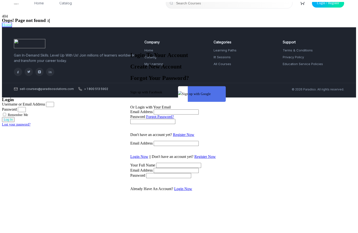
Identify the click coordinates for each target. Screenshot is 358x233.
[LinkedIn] (50, 72)
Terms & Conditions (298, 50)
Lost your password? (16, 124)
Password (137, 116)
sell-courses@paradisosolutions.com (47, 89)
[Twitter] (29, 72)
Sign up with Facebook (146, 92)
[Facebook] (18, 72)
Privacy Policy (293, 57)
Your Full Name (142, 165)
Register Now (183, 134)
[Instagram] (39, 72)
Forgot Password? (160, 116)
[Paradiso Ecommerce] (29, 47)
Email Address (141, 111)
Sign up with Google (196, 94)
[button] (7, 25)
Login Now (139, 156)
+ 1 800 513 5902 (96, 89)
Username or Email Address (23, 104)
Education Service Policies (303, 64)
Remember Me (17, 115)
